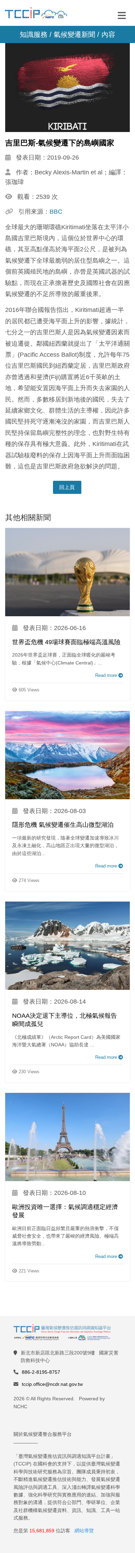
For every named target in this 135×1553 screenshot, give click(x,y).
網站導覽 (84, 1530)
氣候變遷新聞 (74, 34)
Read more (106, 675)
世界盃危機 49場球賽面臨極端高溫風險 (66, 642)
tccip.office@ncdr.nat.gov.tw (52, 1384)
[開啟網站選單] (122, 15)
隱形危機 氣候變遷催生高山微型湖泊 (63, 824)
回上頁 (67, 487)
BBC (56, 211)
